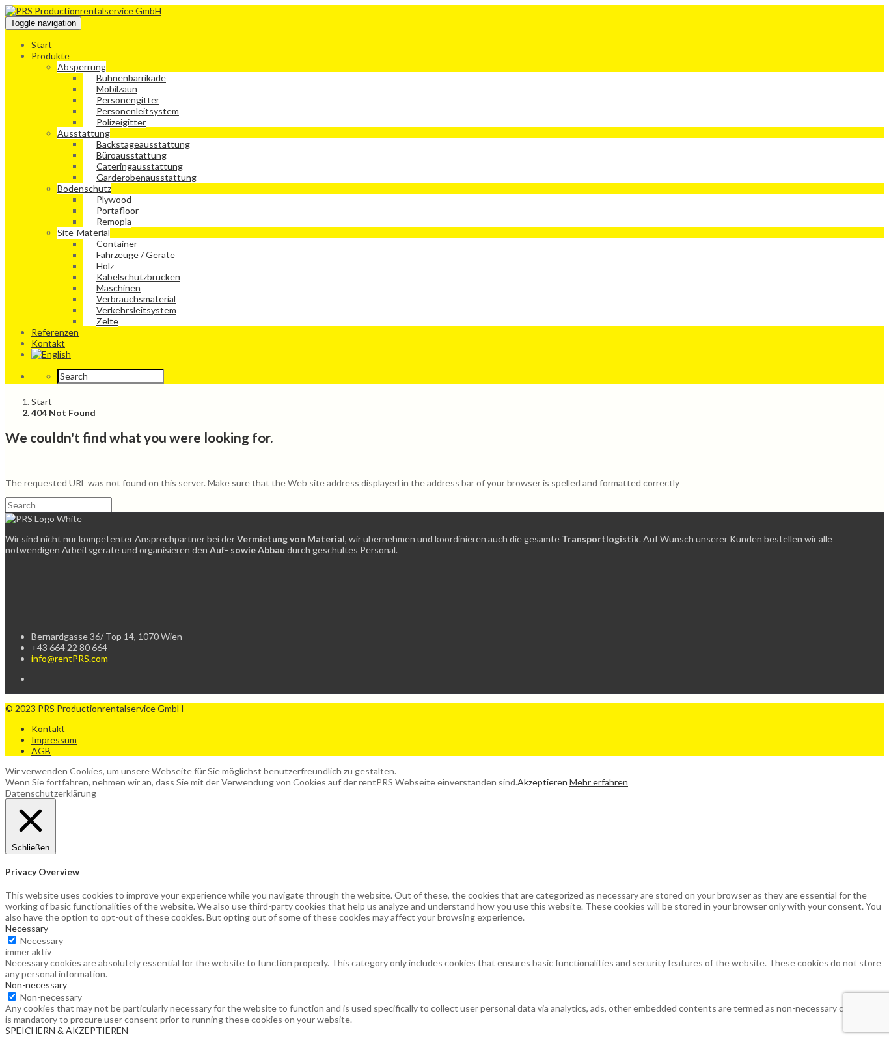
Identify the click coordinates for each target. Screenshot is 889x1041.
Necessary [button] (26, 928)
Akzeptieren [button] (542, 781)
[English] (51, 354)
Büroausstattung (131, 155)
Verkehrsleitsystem (136, 309)
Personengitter (127, 99)
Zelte (107, 320)
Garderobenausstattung (146, 177)
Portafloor (117, 210)
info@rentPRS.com (69, 658)
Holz (105, 265)
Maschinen (118, 287)
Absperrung (81, 66)
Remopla (113, 221)
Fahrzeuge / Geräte (135, 254)
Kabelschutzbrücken (138, 276)
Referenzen (55, 331)
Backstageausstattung (143, 144)
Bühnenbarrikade (131, 77)
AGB (41, 750)
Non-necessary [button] (36, 984)
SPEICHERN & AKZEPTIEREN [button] (66, 1030)
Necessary (41, 940)
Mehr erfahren (598, 781)
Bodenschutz (84, 188)
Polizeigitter (121, 121)
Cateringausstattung (139, 166)
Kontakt (48, 343)
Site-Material (83, 232)
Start (41, 44)
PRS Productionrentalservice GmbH (111, 708)
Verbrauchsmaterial (136, 298)
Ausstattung (83, 132)
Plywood (113, 199)
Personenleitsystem (137, 110)
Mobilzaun (116, 88)
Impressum (54, 739)
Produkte (50, 55)
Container (116, 243)
